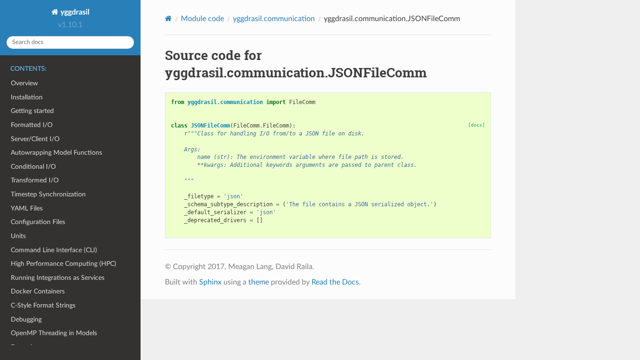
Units (18, 236)
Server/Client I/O (35, 138)
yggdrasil (74, 12)
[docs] (476, 125)
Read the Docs (335, 282)
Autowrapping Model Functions (56, 152)
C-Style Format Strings (43, 305)
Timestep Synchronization (48, 194)
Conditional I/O (33, 166)
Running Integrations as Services (57, 277)
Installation (27, 97)
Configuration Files (38, 221)
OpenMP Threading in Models (54, 333)
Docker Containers (38, 291)
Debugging (26, 319)
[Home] (168, 18)
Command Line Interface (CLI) (54, 250)
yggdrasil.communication (274, 18)
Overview (24, 83)
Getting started (32, 110)
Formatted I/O (31, 124)
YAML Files (27, 208)
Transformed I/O (35, 180)
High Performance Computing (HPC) (63, 263)
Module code (202, 18)
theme (258, 282)
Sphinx (210, 282)
